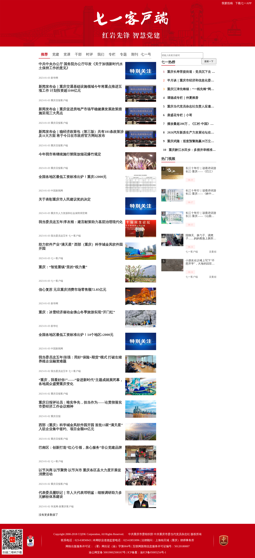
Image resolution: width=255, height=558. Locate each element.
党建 (55, 54)
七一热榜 (168, 62)
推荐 (44, 54)
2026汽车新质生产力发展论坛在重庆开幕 (193, 132)
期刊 (134, 54)
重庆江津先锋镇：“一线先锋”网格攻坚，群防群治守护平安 (205, 89)
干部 (78, 54)
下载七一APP (243, 3)
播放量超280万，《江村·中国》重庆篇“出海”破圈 (199, 123)
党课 (66, 54)
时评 (89, 54)
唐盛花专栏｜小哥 (177, 115)
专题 (123, 54)
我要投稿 (227, 3)
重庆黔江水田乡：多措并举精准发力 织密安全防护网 (202, 150)
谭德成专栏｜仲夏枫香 (180, 97)
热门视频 (168, 159)
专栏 (112, 54)
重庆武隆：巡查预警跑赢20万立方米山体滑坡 (196, 141)
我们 (100, 54)
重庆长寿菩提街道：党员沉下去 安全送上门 (195, 71)
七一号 (146, 54)
